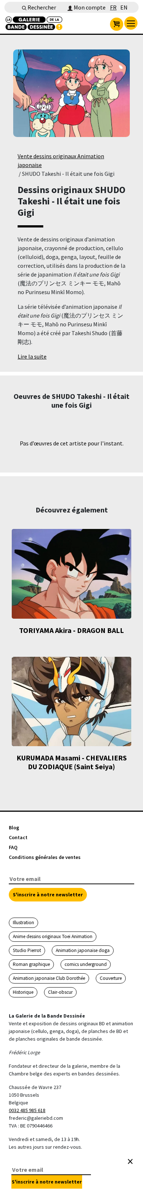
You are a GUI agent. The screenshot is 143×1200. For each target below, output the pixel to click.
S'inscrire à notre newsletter (48, 894)
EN (124, 7)
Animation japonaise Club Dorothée (49, 978)
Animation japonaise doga (83, 950)
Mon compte (89, 7)
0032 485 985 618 (27, 1110)
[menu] (131, 23)
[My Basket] (116, 24)
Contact (18, 837)
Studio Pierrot (27, 950)
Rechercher (41, 7)
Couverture (111, 978)
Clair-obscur (60, 992)
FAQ (13, 847)
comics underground (86, 964)
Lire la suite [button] (32, 356)
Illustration (23, 922)
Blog (14, 827)
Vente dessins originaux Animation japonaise (61, 160)
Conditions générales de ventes (45, 857)
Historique (23, 992)
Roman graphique (31, 964)
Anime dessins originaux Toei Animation (52, 936)
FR (113, 7)
